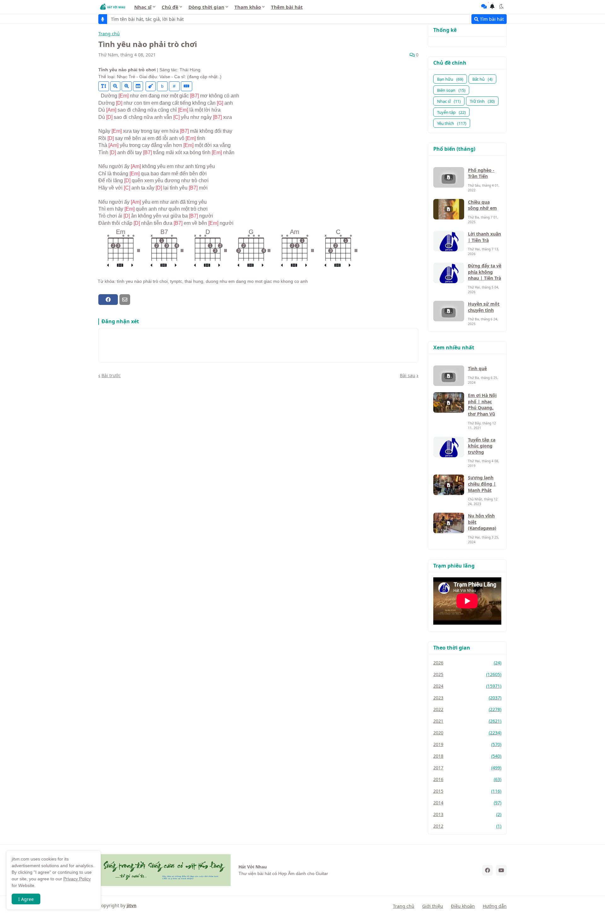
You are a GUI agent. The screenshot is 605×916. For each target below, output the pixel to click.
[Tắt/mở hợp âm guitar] (186, 86)
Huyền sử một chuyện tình (483, 307)
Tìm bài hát (491, 19)
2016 (467, 779)
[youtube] (501, 870)
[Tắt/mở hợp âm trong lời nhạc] (151, 86)
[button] (501, 6)
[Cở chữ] (103, 86)
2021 (467, 721)
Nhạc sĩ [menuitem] (143, 7)
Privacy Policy (77, 878)
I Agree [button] (26, 899)
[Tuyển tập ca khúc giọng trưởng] (448, 447)
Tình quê (477, 368)
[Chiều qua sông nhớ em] (448, 209)
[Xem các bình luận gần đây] (484, 6)
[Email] (124, 299)
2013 (467, 814)
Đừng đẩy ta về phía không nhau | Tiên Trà (484, 272)
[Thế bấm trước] (108, 265)
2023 (467, 698)
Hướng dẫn (495, 906)
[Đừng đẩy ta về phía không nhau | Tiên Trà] (448, 273)
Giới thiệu (432, 906)
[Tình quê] (448, 375)
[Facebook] (108, 299)
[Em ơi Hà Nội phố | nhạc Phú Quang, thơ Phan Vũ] (448, 402)
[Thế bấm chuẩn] (120, 265)
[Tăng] (127, 86)
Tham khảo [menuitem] (247, 7)
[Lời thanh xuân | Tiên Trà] (448, 241)
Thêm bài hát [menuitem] (287, 7)
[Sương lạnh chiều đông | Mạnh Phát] (448, 485)
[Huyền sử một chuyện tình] (448, 311)
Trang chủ (109, 34)
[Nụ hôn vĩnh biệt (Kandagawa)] (448, 523)
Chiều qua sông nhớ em (482, 205)
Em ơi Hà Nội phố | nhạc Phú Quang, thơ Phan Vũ (482, 404)
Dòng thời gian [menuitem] (206, 7)
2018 (467, 756)
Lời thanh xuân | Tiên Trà (484, 237)
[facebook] (487, 870)
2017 (467, 768)
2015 (467, 791)
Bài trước (111, 375)
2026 (467, 663)
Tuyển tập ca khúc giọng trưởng (481, 446)
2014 (467, 803)
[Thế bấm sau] (132, 265)
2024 (467, 686)
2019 (467, 744)
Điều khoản (463, 906)
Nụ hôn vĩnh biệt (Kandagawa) (482, 522)
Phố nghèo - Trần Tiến (481, 173)
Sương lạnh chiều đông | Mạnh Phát (482, 484)
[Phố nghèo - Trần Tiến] (448, 177)
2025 (467, 674)
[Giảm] (115, 86)
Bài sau (407, 375)
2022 (467, 709)
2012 (467, 826)
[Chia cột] (138, 86)
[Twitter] (136, 299)
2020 (467, 733)
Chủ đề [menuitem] (170, 7)
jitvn (131, 905)
